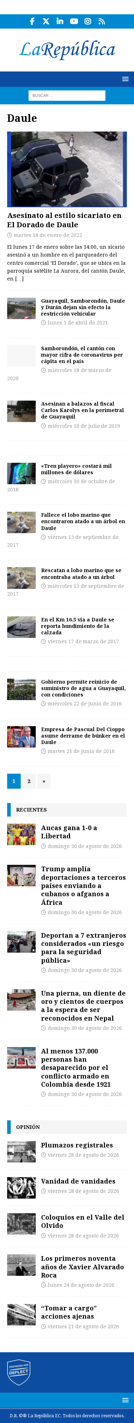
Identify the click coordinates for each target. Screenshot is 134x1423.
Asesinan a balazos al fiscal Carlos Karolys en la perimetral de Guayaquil (82, 410)
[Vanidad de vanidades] (21, 1188)
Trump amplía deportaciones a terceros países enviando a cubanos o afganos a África (83, 885)
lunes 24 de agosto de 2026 (81, 1285)
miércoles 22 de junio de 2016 (85, 703)
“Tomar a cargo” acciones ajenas (69, 1312)
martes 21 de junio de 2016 (81, 751)
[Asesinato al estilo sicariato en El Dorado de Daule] (67, 169)
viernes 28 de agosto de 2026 (83, 1155)
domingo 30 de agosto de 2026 (85, 846)
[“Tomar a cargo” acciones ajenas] (21, 1314)
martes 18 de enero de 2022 (48, 235)
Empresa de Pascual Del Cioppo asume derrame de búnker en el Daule (83, 735)
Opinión (28, 1127)
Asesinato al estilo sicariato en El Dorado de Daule (64, 219)
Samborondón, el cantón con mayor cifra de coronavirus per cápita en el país (82, 355)
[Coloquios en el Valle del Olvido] (21, 1224)
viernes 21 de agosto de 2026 (83, 1326)
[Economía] (21, 473)
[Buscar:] (67, 95)
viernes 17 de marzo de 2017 (83, 641)
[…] (19, 279)
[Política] (21, 308)
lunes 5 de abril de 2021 (78, 323)
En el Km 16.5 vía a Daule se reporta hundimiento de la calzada (77, 626)
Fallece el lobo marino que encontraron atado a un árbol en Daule (83, 521)
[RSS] (102, 21)
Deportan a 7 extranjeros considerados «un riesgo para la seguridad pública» (83, 948)
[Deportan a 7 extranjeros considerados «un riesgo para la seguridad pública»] (21, 942)
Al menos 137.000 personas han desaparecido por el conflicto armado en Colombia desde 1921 (76, 1068)
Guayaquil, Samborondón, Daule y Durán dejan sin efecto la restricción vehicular (83, 307)
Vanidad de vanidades (78, 1181)
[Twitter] (46, 21)
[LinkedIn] (60, 21)
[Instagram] (88, 21)
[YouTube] (74, 21)
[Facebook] (32, 21)
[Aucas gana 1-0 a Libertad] (21, 834)
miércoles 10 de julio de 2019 (84, 426)
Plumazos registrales (77, 1145)
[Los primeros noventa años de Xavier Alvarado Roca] (21, 1265)
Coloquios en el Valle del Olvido (82, 1221)
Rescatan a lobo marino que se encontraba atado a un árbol (81, 573)
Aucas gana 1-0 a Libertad (69, 831)
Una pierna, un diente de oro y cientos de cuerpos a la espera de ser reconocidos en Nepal (83, 1005)
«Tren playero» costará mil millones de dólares (76, 469)
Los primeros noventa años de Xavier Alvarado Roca (82, 1266)
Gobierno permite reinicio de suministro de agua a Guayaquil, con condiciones (83, 688)
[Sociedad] (21, 411)
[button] (124, 78)
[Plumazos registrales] (21, 1151)
